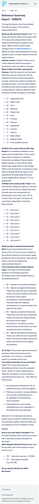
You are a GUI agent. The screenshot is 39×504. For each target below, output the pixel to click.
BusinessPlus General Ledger (19, 4)
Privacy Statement (7, 495)
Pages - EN (13, 10)
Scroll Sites (12, 501)
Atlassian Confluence (24, 501)
